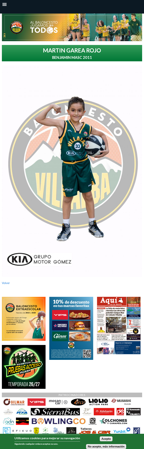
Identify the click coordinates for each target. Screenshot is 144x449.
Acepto (106, 438)
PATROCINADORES (72, 395)
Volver (6, 283)
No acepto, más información (106, 446)
